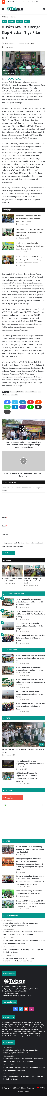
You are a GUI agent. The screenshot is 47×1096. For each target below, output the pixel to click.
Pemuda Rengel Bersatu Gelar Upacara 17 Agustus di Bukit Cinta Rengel (29, 626)
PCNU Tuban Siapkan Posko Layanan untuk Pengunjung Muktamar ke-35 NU (30, 658)
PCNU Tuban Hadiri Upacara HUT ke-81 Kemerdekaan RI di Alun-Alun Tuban (30, 638)
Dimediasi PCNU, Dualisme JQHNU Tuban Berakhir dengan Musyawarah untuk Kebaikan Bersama (30, 903)
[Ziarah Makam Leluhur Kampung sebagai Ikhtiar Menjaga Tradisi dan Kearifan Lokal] (8, 849)
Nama (4, 517)
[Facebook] (7, 402)
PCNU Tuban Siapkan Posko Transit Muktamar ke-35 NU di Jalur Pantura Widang (30, 614)
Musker (12, 392)
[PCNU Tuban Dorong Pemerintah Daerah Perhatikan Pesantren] (8, 893)
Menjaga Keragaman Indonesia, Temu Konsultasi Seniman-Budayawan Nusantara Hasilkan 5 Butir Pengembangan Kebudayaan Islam (29, 864)
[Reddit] (38, 402)
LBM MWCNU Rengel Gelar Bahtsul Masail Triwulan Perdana (33, 581)
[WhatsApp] (7, 407)
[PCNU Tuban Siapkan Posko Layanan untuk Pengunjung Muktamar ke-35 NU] (8, 658)
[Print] (7, 412)
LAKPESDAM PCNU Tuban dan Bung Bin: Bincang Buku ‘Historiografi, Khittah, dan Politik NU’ (30, 232)
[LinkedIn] (22, 402)
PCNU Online (14, 79)
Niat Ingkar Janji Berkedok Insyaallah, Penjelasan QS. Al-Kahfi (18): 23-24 (30, 764)
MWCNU (11, 21)
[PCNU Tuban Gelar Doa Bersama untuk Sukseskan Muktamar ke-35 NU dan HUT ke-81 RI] (8, 602)
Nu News (19, 21)
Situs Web (5, 534)
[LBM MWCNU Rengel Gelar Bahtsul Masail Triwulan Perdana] (34, 570)
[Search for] (44, 9)
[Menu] (3, 9)
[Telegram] (15, 407)
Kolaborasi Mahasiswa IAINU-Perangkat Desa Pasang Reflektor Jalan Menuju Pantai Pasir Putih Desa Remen (30, 260)
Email (4, 526)
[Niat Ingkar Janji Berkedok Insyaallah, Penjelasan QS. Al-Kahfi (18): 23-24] (8, 764)
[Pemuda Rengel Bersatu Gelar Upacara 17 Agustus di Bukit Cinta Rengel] (8, 626)
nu (39, 392)
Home (6, 17)
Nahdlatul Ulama (31, 392)
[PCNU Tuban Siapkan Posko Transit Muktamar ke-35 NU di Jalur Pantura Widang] (8, 614)
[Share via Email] (38, 407)
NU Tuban (6, 395)
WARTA (27, 21)
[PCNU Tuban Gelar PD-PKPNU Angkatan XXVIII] (12, 570)
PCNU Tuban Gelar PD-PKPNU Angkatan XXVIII (12, 580)
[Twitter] (15, 402)
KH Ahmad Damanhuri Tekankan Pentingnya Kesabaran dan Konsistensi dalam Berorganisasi (30, 246)
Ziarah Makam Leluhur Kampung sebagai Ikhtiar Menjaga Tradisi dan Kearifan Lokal (30, 849)
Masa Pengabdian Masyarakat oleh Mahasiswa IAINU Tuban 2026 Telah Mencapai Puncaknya (28, 218)
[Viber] (22, 407)
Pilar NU (14, 395)
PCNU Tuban (9, 43)
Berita (13, 17)
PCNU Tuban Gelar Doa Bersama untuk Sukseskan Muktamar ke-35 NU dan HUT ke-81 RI (29, 602)
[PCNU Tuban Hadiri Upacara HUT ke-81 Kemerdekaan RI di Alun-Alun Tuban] (8, 638)
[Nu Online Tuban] (15, 9)
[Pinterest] (30, 402)
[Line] (30, 407)
